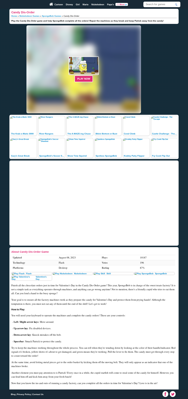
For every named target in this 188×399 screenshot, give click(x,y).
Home (14, 16)
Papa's (110, 4)
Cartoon (58, 4)
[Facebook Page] (165, 394)
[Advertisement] (12, 69)
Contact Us (37, 394)
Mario (85, 4)
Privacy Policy (24, 394)
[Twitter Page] (173, 394)
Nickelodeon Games (29, 16)
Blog (13, 394)
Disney (69, 4)
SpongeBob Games (51, 16)
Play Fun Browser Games (18, 1)
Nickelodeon (97, 4)
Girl (78, 4)
